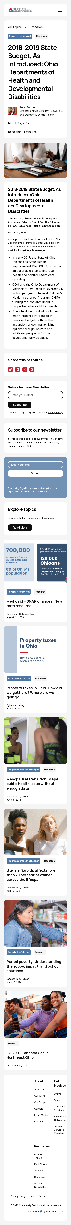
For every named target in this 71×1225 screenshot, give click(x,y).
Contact (38, 1121)
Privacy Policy (18, 1196)
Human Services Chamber (59, 1130)
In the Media (41, 1115)
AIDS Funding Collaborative (61, 1118)
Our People (40, 1102)
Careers (38, 1108)
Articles (38, 1170)
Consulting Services (60, 1108)
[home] (24, 10)
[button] (59, 10)
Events (57, 1093)
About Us (39, 1089)
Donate (58, 1100)
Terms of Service (37, 1196)
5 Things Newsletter (40, 1185)
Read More (20, 528)
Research (39, 1177)
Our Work (39, 1095)
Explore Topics (38, 1156)
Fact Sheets (41, 1164)
